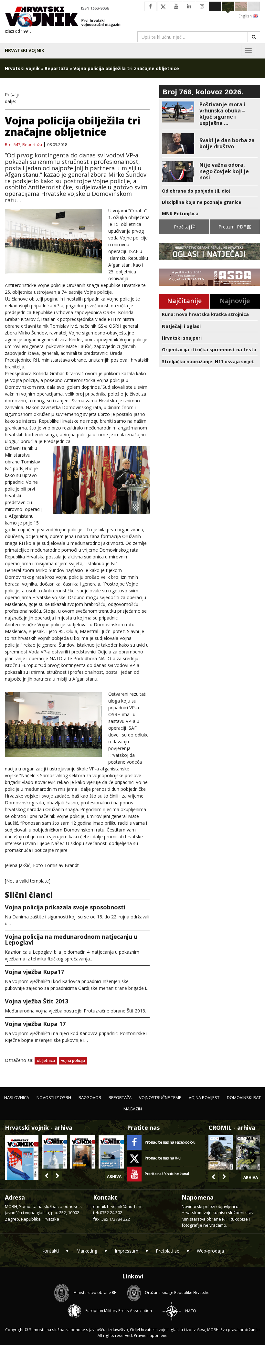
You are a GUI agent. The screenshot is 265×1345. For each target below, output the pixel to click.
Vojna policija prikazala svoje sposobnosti (65, 907)
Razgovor (90, 1097)
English (245, 16)
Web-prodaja (210, 1251)
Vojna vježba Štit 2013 (36, 1001)
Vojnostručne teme (160, 1097)
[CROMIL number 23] (220, 1152)
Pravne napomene (150, 1335)
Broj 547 (12, 144)
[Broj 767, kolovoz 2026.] (21, 1157)
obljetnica (46, 1060)
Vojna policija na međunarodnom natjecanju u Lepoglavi (71, 939)
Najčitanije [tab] (184, 300)
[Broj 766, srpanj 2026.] (54, 1152)
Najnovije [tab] (235, 300)
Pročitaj (182, 227)
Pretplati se (167, 1251)
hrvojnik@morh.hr (124, 1206)
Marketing (86, 1251)
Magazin (132, 1109)
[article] (210, 113)
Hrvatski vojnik (24, 50)
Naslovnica (16, 1097)
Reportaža (57, 68)
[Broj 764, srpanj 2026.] (111, 1152)
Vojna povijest (204, 1097)
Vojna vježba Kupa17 (34, 972)
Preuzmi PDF (232, 227)
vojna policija (73, 1060)
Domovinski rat (244, 1097)
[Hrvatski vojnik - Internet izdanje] (66, 17)
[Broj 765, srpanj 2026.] (82, 1152)
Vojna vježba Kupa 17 (35, 1024)
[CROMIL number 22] (248, 1152)
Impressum (126, 1251)
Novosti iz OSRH (54, 1097)
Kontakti (50, 1251)
